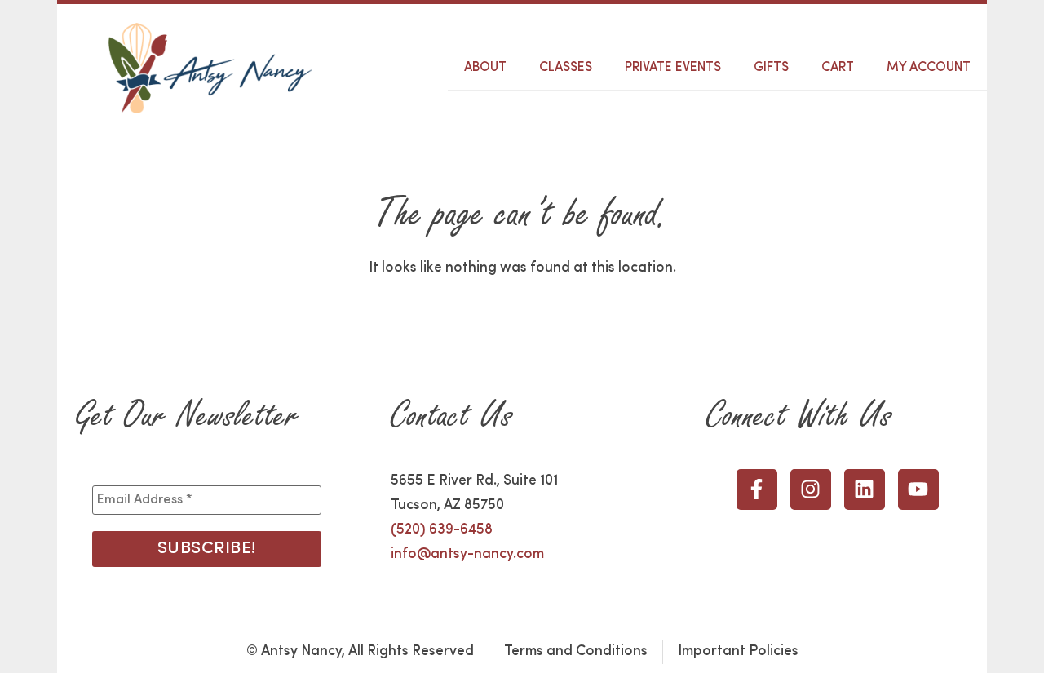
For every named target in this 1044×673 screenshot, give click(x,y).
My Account (929, 67)
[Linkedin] (864, 489)
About (485, 67)
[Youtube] (918, 489)
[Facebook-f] (757, 489)
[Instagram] (810, 489)
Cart (837, 67)
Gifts (771, 67)
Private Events (673, 67)
